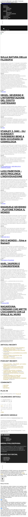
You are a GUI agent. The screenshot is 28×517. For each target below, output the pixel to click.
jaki (15, 159)
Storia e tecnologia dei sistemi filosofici (12, 85)
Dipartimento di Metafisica (9, 252)
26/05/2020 (3, 300)
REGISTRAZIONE (7, 22)
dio (5, 254)
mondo (13, 229)
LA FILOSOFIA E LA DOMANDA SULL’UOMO (15, 352)
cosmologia (4, 157)
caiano (22, 330)
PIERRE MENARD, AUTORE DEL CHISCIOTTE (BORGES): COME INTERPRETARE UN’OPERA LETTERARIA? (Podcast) (14, 377)
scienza (22, 83)
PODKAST (6, 16)
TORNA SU (3, 462)
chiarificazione (12, 284)
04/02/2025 (3, 31)
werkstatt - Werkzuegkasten (15, 298)
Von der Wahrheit (12, 295)
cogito (20, 119)
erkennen (4, 287)
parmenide (4, 337)
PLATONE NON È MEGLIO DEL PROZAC (14, 350)
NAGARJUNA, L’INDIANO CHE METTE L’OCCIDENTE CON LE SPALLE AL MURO (14, 310)
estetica (6, 192)
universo (3, 162)
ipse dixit (3, 196)
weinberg (9, 162)
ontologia (4, 290)
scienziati (21, 160)
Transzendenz (13, 294)
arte (2, 192)
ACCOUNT (6, 23)
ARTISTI (8, 9)
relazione (15, 337)
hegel (20, 120)
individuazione (16, 195)
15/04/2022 (3, 164)
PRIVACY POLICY (7, 467)
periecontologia (12, 290)
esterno (14, 157)
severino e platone (21, 230)
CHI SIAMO (6, 7)
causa (2, 331)
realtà (11, 83)
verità (25, 339)
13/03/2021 (3, 257)
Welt (19, 295)
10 (1, 406)
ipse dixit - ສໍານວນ (9, 159)
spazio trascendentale (9, 292)
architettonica (10, 75)
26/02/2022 (3, 201)
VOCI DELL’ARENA (11, 13)
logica (8, 79)
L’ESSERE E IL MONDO (9, 358)
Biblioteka (16, 74)
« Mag (2, 412)
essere (17, 228)
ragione (20, 290)
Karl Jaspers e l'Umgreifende (17, 288)
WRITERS (8, 8)
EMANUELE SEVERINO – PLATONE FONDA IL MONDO (13, 210)
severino (9, 122)
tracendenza (5, 294)
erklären (10, 287)
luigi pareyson (21, 196)
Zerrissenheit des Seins (8, 299)
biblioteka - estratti (13, 77)
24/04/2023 (3, 89)
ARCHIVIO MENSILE (6, 418)
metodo (24, 79)
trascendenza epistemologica (10, 339)
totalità (13, 86)
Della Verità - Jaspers (11, 286)
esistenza (16, 287)
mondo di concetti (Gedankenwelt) (11, 80)
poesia (8, 82)
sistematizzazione (11, 84)
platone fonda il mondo (8, 230)
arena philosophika (7, 283)
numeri (18, 255)
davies (10, 157)
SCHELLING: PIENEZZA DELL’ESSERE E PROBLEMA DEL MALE (14, 348)
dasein (3, 286)
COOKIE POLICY (7, 468)
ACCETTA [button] (20, 475)
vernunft (4, 295)
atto (2, 254)
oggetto (3, 82)
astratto (9, 119)
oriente (21, 336)
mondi (9, 255)
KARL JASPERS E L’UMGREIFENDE (10, 265)
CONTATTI (6, 21)
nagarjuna (8, 336)
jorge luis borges (17, 334)
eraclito (3, 333)
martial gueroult (16, 79)
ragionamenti (5, 83)
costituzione (19, 78)
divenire (15, 120)
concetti (12, 78)
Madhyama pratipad (7, 335)
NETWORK (6, 387)
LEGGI (2, 73)
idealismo (21, 121)
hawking (20, 157)
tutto (21, 339)
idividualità (8, 195)
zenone (11, 340)
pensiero (3, 122)
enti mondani (11, 228)
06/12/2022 (3, 125)
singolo (3, 199)
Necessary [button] (3, 498)
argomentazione (20, 75)
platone (22, 229)
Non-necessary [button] (4, 507)
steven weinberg (13, 161)
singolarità (19, 198)
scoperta (3, 84)
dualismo (7, 331)
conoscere (20, 284)
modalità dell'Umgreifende (15, 289)
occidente (15, 336)
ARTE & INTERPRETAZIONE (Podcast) (13, 373)
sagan (11, 160)
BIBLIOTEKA (6, 17)
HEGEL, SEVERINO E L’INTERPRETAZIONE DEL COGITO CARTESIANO (13, 99)
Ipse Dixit (3, 156)
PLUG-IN (5, 18)
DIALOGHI (9, 12)
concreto (10, 120)
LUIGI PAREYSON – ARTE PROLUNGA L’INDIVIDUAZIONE (11, 174)
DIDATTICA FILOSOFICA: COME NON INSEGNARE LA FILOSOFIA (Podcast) (13, 367)
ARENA (5, 11)
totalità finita (5, 256)
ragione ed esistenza (7, 292)
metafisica (4, 255)
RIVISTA (5, 6)
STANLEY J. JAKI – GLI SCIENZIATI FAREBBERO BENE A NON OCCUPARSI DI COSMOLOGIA (13, 136)
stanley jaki (4, 161)
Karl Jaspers (4, 288)
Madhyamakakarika (19, 335)
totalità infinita (15, 256)
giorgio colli (15, 333)
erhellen (24, 286)
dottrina (3, 79)
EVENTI (8, 15)
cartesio (15, 119)
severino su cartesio (18, 122)
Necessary (4, 499)
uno (22, 256)
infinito (24, 195)
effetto (13, 331)
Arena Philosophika (7, 74)
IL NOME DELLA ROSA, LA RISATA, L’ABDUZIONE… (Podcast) (12, 371)
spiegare (13, 293)
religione (17, 83)
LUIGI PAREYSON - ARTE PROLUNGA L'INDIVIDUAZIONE (10, 198)
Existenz (22, 287)
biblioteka (4, 77)
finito (16, 254)
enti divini (4, 228)
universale (14, 199)
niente (17, 229)
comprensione (5, 78)
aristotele (16, 330)
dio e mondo (10, 254)
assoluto (3, 119)
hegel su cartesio (11, 121)
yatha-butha (4, 340)
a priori (3, 75)
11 (2, 406)
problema (13, 82)
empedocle (19, 331)
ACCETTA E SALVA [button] (5, 515)
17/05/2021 (3, 234)
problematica (20, 82)
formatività (15, 193)
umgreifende (22, 294)
